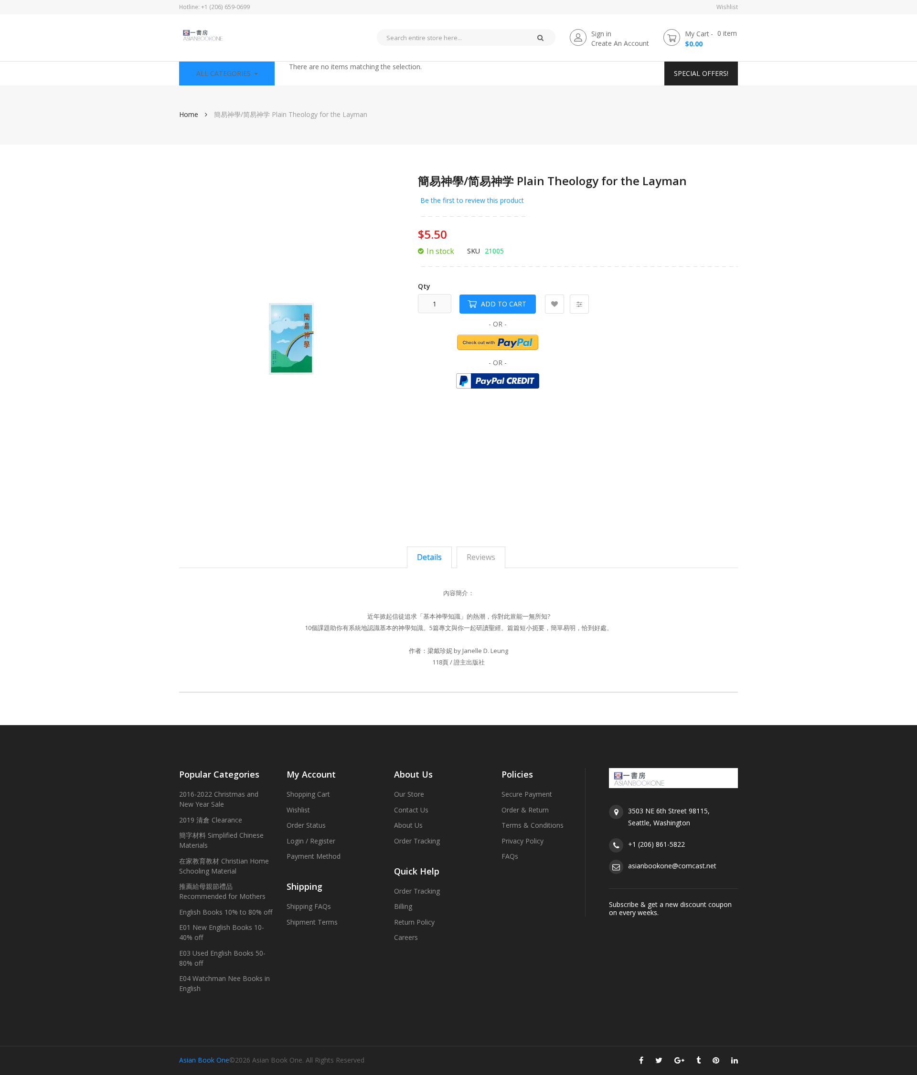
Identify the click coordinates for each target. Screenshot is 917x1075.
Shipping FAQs (309, 906)
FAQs (509, 856)
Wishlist (727, 7)
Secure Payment (526, 794)
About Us (408, 825)
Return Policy (414, 922)
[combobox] (451, 37)
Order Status (306, 825)
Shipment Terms (312, 922)
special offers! (701, 73)
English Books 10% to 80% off (225, 912)
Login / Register (311, 840)
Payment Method (314, 856)
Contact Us (411, 809)
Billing (403, 906)
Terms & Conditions (532, 825)
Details (429, 557)
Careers (406, 937)
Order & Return (525, 809)
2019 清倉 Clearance (210, 819)
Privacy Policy (522, 840)
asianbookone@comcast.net (672, 865)
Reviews (481, 557)
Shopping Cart (308, 794)
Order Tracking (417, 840)
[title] (641, 1062)
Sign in (601, 33)
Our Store (409, 794)
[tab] (429, 557)
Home (188, 114)
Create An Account (620, 43)
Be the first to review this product (472, 200)
